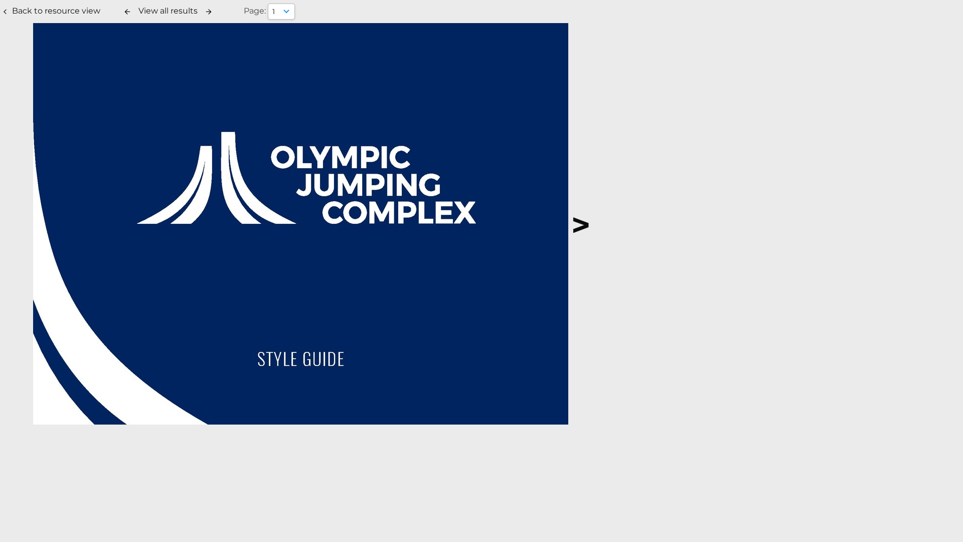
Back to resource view (56, 11)
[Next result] (209, 12)
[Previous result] (127, 12)
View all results (168, 11)
